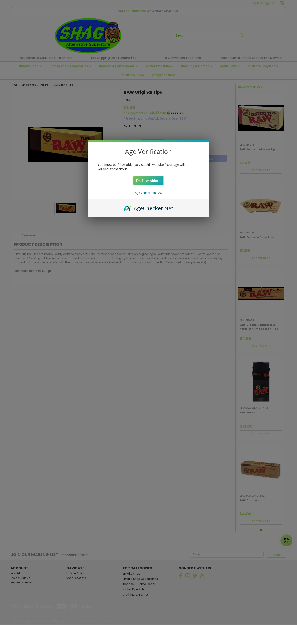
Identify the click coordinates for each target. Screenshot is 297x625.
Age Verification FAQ (148, 193)
